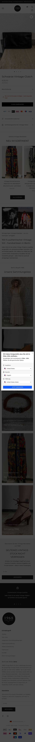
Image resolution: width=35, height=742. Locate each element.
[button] (17, 368)
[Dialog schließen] (32, 353)
